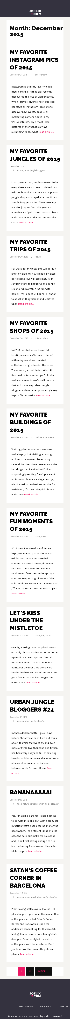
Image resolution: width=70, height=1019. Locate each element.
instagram (26, 1006)
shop (45, 338)
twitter (63, 1006)
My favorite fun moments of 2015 (31, 521)
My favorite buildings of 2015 (30, 422)
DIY (42, 635)
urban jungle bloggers (34, 170)
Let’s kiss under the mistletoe (26, 620)
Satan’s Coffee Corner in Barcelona (33, 878)
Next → (43, 971)
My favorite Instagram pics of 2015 (34, 60)
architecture (41, 437)
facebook (46, 1006)
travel (38, 257)
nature (20, 170)
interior (38, 338)
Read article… (46, 131)
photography (41, 75)
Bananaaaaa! (31, 792)
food (19, 804)
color (37, 536)
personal (34, 804)
